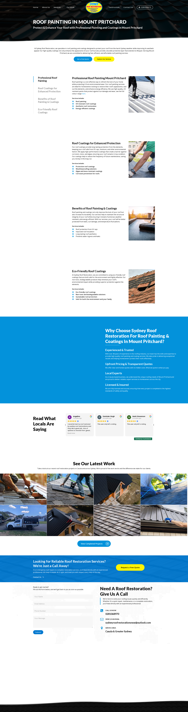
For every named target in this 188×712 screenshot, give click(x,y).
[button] (83, 59)
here (83, 94)
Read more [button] (71, 433)
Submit (38, 632)
